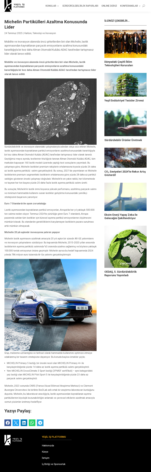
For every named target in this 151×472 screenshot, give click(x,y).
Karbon (28, 33)
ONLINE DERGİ (109, 5)
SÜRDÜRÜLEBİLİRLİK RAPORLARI (80, 5)
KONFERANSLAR (129, 5)
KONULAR (51, 5)
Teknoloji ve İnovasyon (44, 33)
